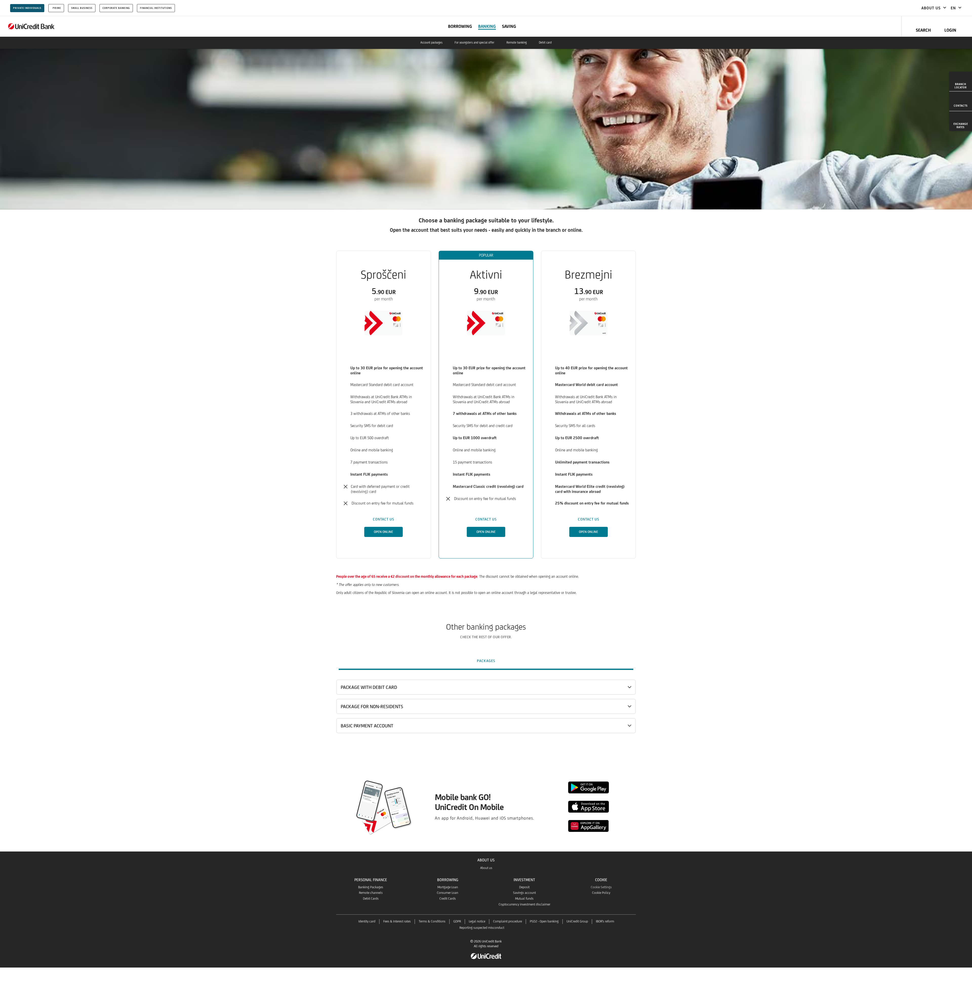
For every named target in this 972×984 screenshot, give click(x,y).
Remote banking (517, 42)
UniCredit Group (577, 921)
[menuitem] (960, 81)
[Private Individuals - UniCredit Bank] (31, 26)
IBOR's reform (605, 921)
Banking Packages (370, 887)
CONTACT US (383, 519)
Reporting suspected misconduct (481, 928)
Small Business (81, 8)
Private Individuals (27, 8)
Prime (57, 8)
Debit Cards (371, 898)
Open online (383, 532)
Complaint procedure (507, 921)
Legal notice (477, 921)
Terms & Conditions (432, 921)
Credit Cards (447, 898)
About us (486, 868)
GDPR (457, 921)
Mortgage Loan (447, 887)
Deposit (524, 887)
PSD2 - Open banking (544, 921)
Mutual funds (524, 898)
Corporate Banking (116, 8)
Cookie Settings (601, 887)
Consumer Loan (447, 893)
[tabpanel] (486, 716)
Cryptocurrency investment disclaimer (524, 904)
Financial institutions (156, 8)
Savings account (524, 893)
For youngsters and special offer (474, 42)
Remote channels (371, 893)
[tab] (486, 661)
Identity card (366, 921)
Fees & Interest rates (397, 921)
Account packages (431, 42)
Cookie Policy (601, 893)
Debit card (545, 42)
